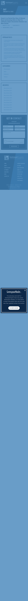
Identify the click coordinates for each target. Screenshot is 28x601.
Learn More (14, 308)
